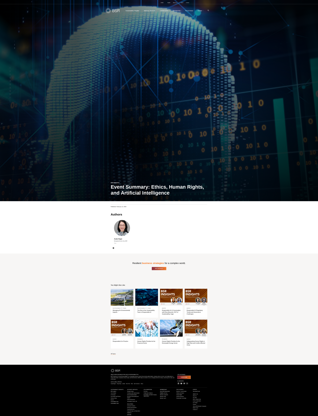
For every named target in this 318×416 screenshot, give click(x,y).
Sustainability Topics (115, 403)
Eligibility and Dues (163, 393)
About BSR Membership (165, 391)
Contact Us (195, 409)
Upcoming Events (196, 391)
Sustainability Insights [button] (133, 10)
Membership (163, 389)
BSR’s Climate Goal (197, 399)
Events (195, 389)
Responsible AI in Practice (120, 341)
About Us (195, 394)
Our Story (195, 397)
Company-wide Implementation (133, 393)
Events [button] (200, 10)
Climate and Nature (180, 393)
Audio (164, 308)
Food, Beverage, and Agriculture (133, 410)
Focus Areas (179, 389)
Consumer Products (131, 405)
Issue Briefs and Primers (116, 396)
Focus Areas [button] (189, 10)
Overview (145, 391)
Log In (182, 2)
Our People (195, 402)
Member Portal (163, 396)
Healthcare (129, 412)
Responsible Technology (181, 398)
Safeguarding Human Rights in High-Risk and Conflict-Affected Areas (196, 343)
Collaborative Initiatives (148, 393)
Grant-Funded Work (197, 400)
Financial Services (130, 409)
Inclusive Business (180, 396)
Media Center (195, 407)
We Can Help (159, 268)
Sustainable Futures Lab (132, 401)
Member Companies (164, 394)
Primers (140, 339)
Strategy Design (130, 391)
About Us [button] (175, 2)
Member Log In (163, 398)
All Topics (113, 353)
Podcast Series (114, 398)
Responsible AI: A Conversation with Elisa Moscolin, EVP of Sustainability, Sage (171, 312)
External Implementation (132, 394)
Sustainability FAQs (119, 308)
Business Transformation (181, 391)
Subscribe (184, 377)
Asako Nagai (118, 239)
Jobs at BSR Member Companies (199, 406)
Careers (194, 404)
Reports (112, 399)
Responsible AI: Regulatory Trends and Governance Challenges (195, 312)
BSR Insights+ (113, 391)
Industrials (129, 414)
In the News (113, 394)
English (168, 2)
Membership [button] (177, 10)
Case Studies (113, 393)
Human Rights (179, 394)
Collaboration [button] (164, 10)
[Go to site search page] (207, 10)
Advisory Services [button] (150, 10)
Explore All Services (131, 399)
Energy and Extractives (132, 407)
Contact (187, 2)
